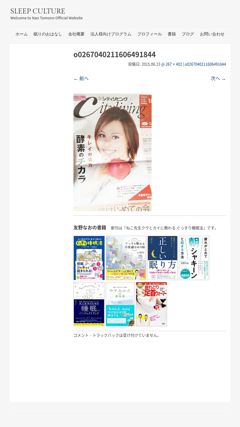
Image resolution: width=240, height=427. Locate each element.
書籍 (172, 34)
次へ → (218, 78)
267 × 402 (174, 64)
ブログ (188, 34)
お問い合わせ (212, 34)
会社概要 (76, 34)
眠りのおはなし (48, 34)
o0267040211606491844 (205, 64)
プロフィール (149, 34)
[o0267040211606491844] (112, 209)
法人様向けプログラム (110, 34)
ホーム (22, 34)
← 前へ (81, 78)
